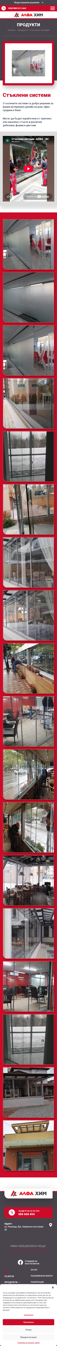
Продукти (22, 30)
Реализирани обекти (42, 1276)
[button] (52, 1287)
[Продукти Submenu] (18, 1282)
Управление (28, 1315)
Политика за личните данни (29, 1343)
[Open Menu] (52, 8)
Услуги (9, 1276)
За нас (34, 1270)
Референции (37, 1282)
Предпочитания (28, 1337)
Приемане (28, 1322)
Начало (12, 30)
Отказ (28, 1330)
